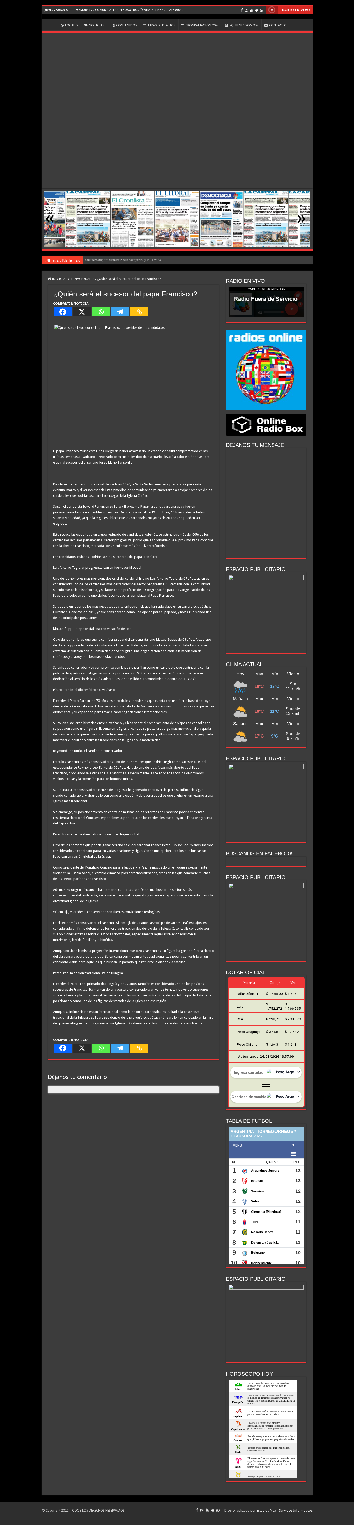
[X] (82, 311)
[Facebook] (241, 10)
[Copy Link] (139, 311)
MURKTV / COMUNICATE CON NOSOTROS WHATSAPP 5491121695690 (131, 10)
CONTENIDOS (126, 25)
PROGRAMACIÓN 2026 (202, 25)
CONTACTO (278, 25)
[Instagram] (246, 10)
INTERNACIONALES (80, 279)
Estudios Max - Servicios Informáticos (285, 1510)
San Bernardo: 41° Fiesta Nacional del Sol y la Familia (123, 260)
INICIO (51, 24)
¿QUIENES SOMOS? (244, 25)
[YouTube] (252, 10)
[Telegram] (120, 311)
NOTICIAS (96, 25)
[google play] (257, 10)
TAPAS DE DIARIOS (161, 25)
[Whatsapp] (101, 311)
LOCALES (71, 25)
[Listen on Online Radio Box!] (266, 424)
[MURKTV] (177, 16)
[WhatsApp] (262, 10)
